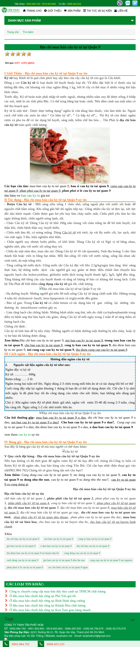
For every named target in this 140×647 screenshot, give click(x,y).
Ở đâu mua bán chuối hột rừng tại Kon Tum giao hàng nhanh (50, 610)
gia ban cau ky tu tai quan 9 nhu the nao (64, 560)
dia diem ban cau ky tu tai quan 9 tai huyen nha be (33, 553)
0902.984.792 (33, 3)
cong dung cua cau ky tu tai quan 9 (82, 553)
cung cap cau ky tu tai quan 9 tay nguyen (111, 560)
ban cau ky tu (30, 195)
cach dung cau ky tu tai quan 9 (22, 560)
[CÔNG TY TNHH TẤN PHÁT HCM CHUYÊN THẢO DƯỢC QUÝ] (11, 9)
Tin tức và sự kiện (99, 10)
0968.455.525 (74, 3)
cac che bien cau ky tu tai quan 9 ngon (68, 567)
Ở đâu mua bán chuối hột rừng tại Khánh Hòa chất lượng (47, 605)
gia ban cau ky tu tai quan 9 (21, 546)
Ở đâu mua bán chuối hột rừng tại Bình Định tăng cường (47, 600)
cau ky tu (24, 434)
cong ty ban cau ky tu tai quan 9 (94, 539)
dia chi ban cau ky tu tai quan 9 (23, 539)
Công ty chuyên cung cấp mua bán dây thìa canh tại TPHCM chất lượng (57, 591)
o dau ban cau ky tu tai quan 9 (56, 546)
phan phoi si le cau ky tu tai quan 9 (25, 567)
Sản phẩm (74, 10)
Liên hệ (123, 10)
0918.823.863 (49, 3)
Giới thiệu (54, 10)
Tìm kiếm (28, 32)
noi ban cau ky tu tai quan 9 (58, 539)
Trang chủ (34, 10)
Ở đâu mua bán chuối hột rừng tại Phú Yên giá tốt (42, 596)
